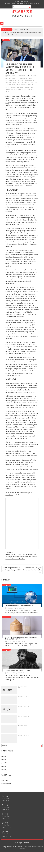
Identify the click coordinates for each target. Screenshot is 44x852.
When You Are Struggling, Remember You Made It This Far (32, 570)
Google (30, 82)
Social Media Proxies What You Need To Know (19, 605)
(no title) (4, 756)
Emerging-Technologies (13, 82)
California (24, 78)
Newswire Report (22, 11)
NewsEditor (21, 76)
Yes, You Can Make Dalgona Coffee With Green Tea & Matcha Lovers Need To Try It (21, 638)
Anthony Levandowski (13, 78)
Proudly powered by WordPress (11, 847)
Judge (35, 82)
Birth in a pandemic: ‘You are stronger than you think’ (11, 569)
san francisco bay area (23, 85)
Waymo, (31, 120)
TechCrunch (9, 495)
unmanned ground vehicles (26, 89)
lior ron (8, 85)
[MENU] (1, 23)
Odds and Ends (15, 3)
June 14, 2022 (6, 689)
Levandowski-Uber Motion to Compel (18, 493)
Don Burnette (29, 80)
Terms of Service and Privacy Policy (29, 3)
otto (13, 85)
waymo (8, 91)
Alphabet (33, 76)
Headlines (7, 3)
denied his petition (12, 349)
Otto (33, 137)
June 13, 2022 (6, 709)
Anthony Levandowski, (13, 96)
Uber (15, 89)
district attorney (18, 80)
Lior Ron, (31, 220)
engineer (24, 82)
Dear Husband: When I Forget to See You (17, 670)
